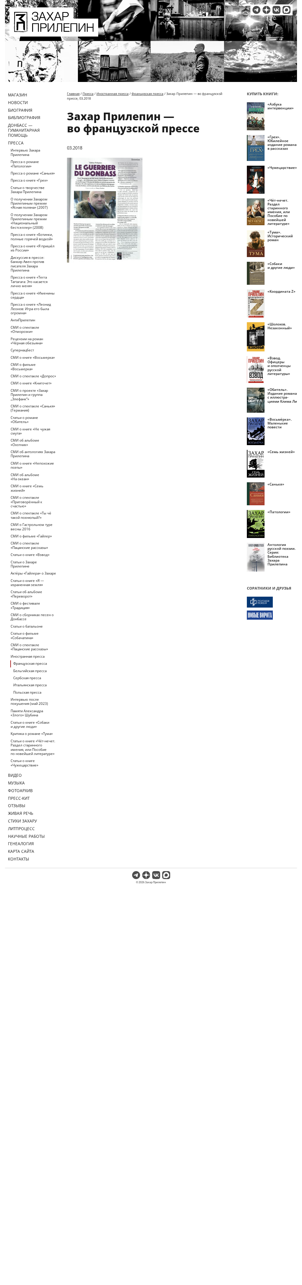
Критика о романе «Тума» (32, 733)
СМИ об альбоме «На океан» (25, 476)
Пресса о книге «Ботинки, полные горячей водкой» (32, 236)
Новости (18, 102)
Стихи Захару (22, 821)
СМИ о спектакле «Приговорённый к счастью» (26, 502)
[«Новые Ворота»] (272, 615)
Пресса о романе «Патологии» (25, 163)
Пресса (16, 143)
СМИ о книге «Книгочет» (31, 383)
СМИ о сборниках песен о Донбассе (32, 616)
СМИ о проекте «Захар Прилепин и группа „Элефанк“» (29, 395)
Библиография (24, 117)
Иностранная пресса (28, 656)
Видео (15, 775)
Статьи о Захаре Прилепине (24, 564)
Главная (73, 93)
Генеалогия (21, 843)
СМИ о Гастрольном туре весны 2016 (31, 526)
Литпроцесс (21, 828)
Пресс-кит (18, 798)
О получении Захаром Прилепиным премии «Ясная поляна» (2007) (29, 203)
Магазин (17, 95)
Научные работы (26, 836)
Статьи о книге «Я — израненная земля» (27, 582)
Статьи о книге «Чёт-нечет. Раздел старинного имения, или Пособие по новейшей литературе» (33, 747)
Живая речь (20, 813)
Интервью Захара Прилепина (25, 152)
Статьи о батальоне (27, 626)
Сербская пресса (27, 677)
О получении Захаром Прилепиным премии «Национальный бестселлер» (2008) (29, 221)
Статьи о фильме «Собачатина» (25, 635)
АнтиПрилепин (23, 320)
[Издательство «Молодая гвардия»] (272, 602)
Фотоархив (20, 790)
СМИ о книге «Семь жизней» (27, 488)
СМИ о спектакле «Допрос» (33, 376)
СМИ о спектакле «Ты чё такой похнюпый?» (31, 515)
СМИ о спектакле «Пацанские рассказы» (29, 545)
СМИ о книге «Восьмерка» (33, 357)
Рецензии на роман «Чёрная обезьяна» (27, 340)
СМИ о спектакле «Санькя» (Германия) (33, 408)
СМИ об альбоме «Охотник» (25, 442)
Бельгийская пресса (30, 670)
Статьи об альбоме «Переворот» (26, 593)
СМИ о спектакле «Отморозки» (25, 329)
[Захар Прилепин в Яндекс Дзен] (266, 10)
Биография (20, 110)
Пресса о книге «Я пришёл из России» (33, 248)
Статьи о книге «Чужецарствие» (24, 762)
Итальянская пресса (30, 684)
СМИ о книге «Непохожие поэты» (32, 465)
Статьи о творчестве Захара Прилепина (28, 189)
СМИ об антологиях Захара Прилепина (33, 453)
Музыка (16, 783)
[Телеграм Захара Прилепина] (256, 10)
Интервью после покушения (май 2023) (29, 701)
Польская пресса (27, 692)
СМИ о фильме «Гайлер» (31, 536)
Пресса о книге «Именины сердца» (33, 295)
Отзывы (16, 805)
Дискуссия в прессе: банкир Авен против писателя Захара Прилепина (27, 264)
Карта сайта (21, 851)
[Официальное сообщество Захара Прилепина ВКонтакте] (276, 10)
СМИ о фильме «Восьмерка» (23, 366)
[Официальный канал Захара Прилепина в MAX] (286, 10)
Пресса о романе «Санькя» (33, 173)
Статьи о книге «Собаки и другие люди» (30, 724)
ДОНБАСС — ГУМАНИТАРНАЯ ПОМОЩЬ (24, 130)
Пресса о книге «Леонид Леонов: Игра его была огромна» (31, 308)
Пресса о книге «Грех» (29, 180)
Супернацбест (22, 350)
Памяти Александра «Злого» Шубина (27, 713)
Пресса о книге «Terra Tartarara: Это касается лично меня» (29, 281)
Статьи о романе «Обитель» (24, 419)
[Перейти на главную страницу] (53, 33)
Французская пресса (30, 663)
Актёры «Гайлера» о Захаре (33, 573)
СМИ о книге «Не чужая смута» (30, 431)
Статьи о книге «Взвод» (30, 554)
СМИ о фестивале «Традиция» (25, 605)
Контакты (18, 859)
